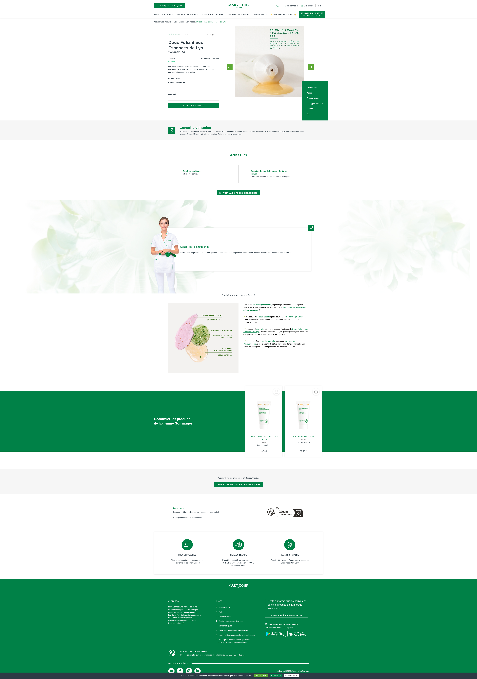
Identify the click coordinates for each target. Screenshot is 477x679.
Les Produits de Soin (213, 15)
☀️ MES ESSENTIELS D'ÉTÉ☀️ (284, 15)
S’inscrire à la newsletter (286, 615)
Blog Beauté (260, 15)
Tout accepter (261, 676)
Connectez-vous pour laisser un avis (238, 484)
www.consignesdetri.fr (234, 655)
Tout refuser (276, 676)
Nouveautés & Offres (239, 15)
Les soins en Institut (187, 15)
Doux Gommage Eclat (292, 316)
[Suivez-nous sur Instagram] (189, 671)
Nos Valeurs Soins (163, 15)
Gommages (190, 21)
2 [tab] (255, 101)
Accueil (157, 21)
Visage (181, 21)
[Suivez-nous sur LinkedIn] (197, 671)
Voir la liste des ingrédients (240, 193)
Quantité (172, 94)
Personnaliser (291, 676)
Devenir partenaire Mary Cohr (170, 5)
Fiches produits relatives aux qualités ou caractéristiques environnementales (234, 640)
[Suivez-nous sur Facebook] (180, 671)
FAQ (220, 612)
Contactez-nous (225, 616)
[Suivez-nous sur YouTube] (171, 671)
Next (311, 67)
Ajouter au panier (193, 106)
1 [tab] (241, 101)
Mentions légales (225, 625)
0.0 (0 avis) (183, 34)
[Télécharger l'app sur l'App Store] (297, 634)
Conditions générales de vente (231, 621)
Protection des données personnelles (233, 630)
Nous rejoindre (224, 607)
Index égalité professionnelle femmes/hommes (237, 635)
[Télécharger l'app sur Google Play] (275, 634)
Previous (230, 67)
